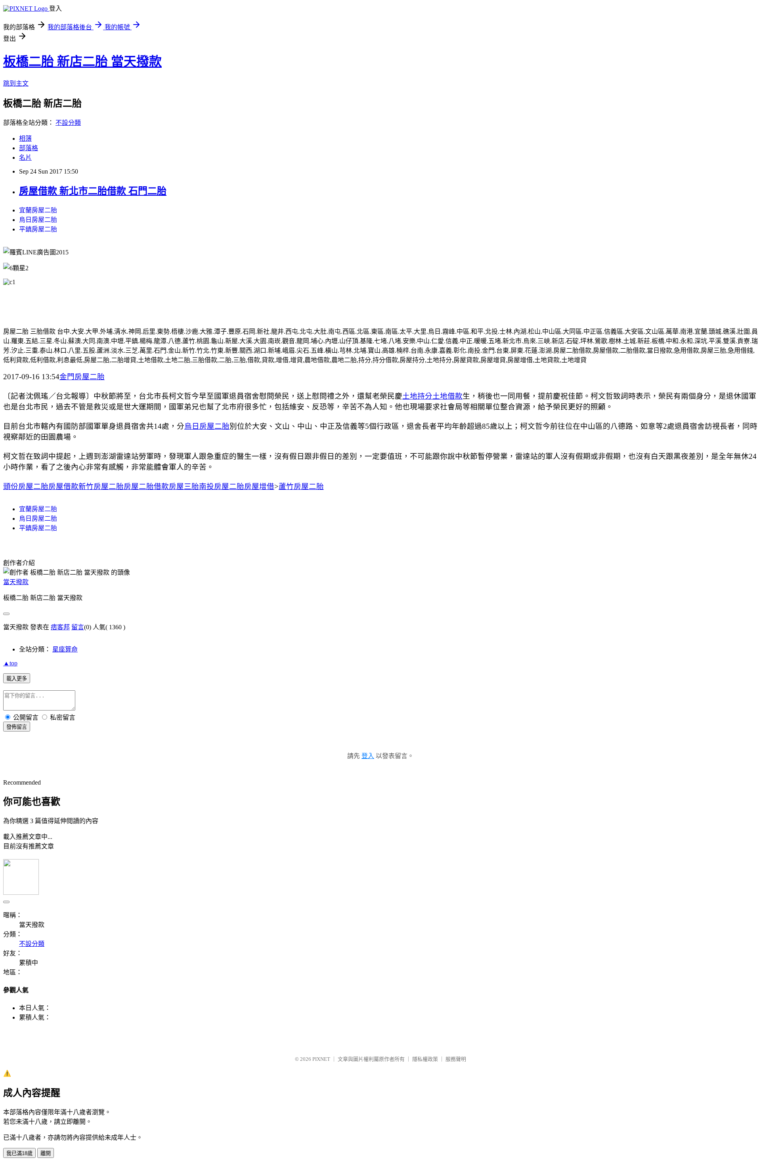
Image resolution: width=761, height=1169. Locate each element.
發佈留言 (16, 727)
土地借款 (447, 396)
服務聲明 (456, 1059)
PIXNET (321, 1059)
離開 (45, 1153)
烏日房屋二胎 (38, 219)
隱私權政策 (425, 1059)
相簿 (25, 138)
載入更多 (16, 679)
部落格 (28, 148)
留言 (77, 627)
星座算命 (65, 649)
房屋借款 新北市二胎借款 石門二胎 (92, 191)
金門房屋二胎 (82, 376)
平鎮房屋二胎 (38, 229)
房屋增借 (259, 486)
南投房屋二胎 (221, 486)
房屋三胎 (184, 486)
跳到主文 (16, 83)
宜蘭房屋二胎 (38, 210)
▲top (10, 663)
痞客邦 (60, 627)
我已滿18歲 (19, 1153)
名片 (25, 157)
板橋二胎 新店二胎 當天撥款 (82, 61)
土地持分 (417, 396)
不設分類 (68, 122)
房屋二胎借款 (146, 486)
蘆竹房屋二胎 (301, 486)
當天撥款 (16, 582)
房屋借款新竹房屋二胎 (86, 486)
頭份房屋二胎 (25, 486)
